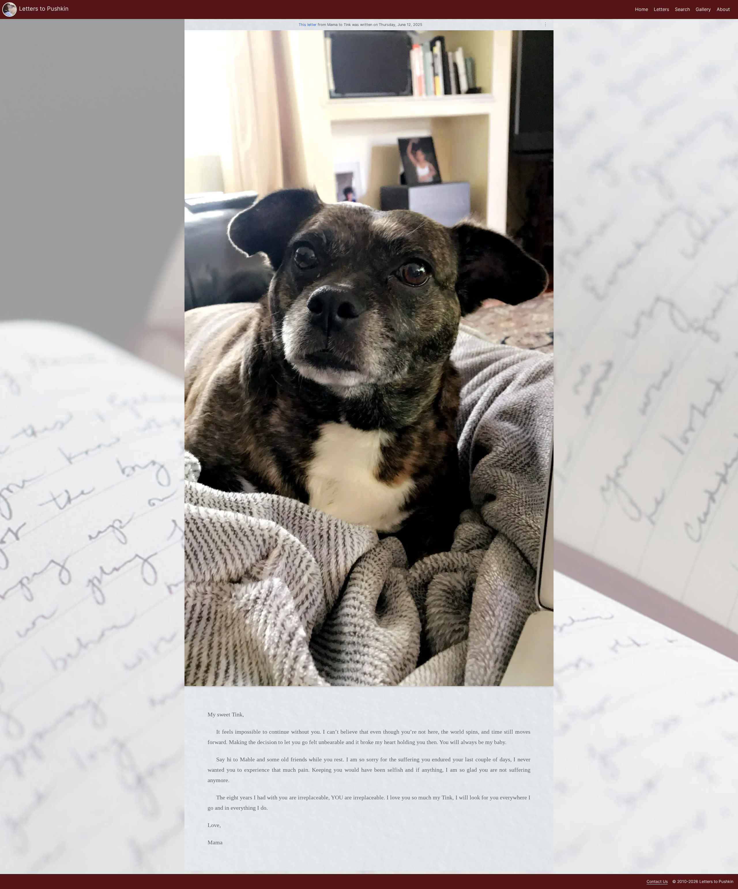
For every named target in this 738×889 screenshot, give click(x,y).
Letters (661, 9)
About (723, 9)
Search (682, 9)
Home (641, 9)
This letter (308, 24)
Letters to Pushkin (44, 8)
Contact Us (657, 881)
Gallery (703, 9)
